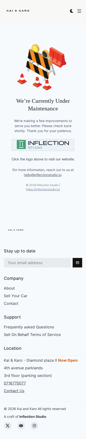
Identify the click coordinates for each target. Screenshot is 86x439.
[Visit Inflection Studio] (43, 145)
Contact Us (14, 390)
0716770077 (15, 383)
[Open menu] (79, 11)
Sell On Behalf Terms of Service (32, 334)
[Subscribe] (77, 262)
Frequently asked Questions (29, 327)
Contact (11, 303)
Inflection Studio (32, 416)
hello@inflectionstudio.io (42, 175)
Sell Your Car (15, 295)
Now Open (68, 360)
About (9, 288)
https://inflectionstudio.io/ (43, 189)
